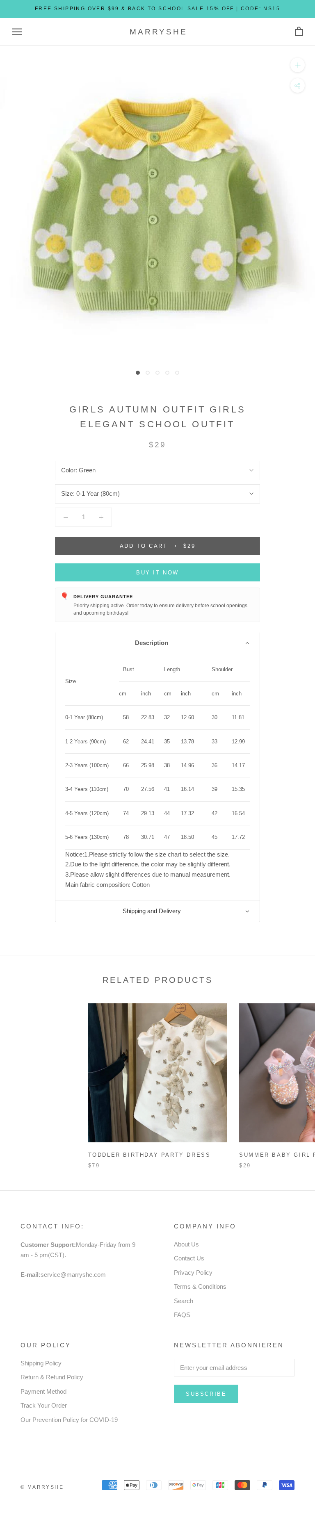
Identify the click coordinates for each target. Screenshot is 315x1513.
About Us (186, 1244)
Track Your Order (44, 1405)
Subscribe (206, 1394)
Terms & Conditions (200, 1286)
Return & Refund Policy (52, 1377)
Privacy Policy (193, 1272)
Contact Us (189, 1258)
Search (183, 1300)
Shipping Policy (41, 1363)
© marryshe (42, 1487)
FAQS (182, 1314)
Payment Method (43, 1391)
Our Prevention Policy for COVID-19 (69, 1419)
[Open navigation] (17, 32)
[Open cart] (299, 31)
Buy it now (157, 573)
